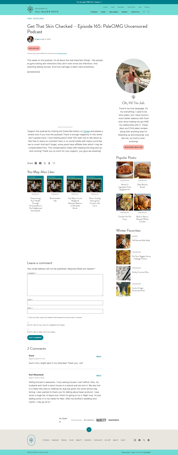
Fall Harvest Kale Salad (141, 240)
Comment (31, 273)
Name (30, 300)
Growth (88, 440)
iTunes (86, 131)
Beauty (79, 440)
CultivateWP (146, 452)
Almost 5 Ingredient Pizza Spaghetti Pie (124, 187)
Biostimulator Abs (55, 199)
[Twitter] (144, 440)
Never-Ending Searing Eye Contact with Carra (95, 202)
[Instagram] (135, 440)
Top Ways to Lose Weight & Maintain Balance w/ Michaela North (75, 203)
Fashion (55, 440)
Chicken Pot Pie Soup (124, 218)
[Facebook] (139, 440)
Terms (133, 452)
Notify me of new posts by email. (41, 332)
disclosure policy (62, 53)
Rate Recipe (34, 48)
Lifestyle (135, 12)
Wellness (113, 12)
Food (103, 12)
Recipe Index (38, 18)
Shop (139, 7)
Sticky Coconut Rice (140, 272)
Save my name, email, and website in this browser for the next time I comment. (55, 317)
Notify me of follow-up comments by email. (46, 325)
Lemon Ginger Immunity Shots (138, 289)
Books (124, 12)
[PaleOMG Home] (42, 9)
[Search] (148, 11)
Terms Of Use (131, 7)
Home (29, 18)
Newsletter (121, 7)
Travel (64, 440)
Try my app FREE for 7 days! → (89, 2)
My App (147, 7)
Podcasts (98, 440)
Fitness (94, 12)
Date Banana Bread (142, 185)
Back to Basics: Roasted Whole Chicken (142, 219)
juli (38, 39)
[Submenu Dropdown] (98, 12)
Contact (105, 7)
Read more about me (133, 147)
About (113, 7)
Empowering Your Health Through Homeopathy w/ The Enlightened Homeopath (35, 204)
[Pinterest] (148, 440)
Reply (99, 356)
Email (30, 308)
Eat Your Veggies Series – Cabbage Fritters (141, 257)
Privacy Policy (126, 452)
